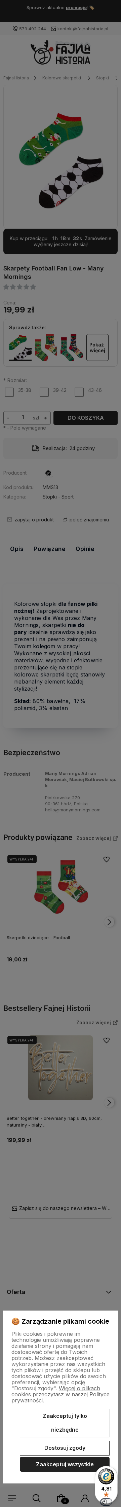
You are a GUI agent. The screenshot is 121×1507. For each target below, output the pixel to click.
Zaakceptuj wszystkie (65, 1464)
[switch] (106, 1502)
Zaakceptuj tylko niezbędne (65, 1422)
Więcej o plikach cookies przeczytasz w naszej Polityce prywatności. (60, 1394)
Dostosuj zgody (64, 1447)
